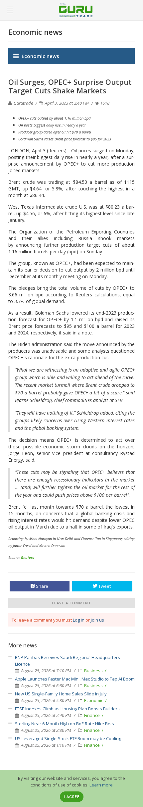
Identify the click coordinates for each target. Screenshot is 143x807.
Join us (97, 620)
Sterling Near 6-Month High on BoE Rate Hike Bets (64, 724)
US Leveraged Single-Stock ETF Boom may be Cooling (68, 738)
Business (94, 671)
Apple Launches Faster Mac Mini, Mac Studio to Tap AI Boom (75, 679)
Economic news (40, 56)
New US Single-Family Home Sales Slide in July (61, 694)
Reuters (27, 557)
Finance (92, 715)
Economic (94, 700)
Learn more (101, 785)
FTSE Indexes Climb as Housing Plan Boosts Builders (67, 709)
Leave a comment (71, 602)
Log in (78, 620)
